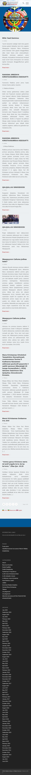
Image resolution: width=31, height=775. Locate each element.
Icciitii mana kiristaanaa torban (10, 573)
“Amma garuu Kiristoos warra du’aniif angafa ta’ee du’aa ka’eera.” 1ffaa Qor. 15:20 (14, 464)
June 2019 (5, 661)
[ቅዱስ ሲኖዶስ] (11, 219)
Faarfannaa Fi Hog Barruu (9, 571)
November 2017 (6, 679)
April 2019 (5, 665)
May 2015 (5, 737)
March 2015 (5, 741)
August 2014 (5, 757)
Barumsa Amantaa (7, 565)
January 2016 (6, 723)
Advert (4, 562)
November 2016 (6, 701)
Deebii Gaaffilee (6, 567)
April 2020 (5, 639)
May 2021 (5, 621)
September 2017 (6, 683)
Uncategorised (6, 591)
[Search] (22, 3)
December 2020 (6, 630)
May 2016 (5, 714)
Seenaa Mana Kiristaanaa (9, 587)
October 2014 (6, 752)
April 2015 (5, 739)
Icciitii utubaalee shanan (8, 576)
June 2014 (5, 761)
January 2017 (6, 699)
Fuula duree (5, 546)
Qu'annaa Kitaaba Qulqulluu (9, 585)
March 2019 (5, 668)
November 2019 (6, 650)
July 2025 (5, 610)
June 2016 (5, 712)
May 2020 (5, 636)
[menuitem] (22, 3)
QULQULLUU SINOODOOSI (13, 187)
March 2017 (5, 694)
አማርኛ (5, 510)
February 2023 (6, 619)
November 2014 (6, 750)
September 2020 (6, 632)
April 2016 (5, 716)
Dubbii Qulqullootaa (7, 569)
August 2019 (5, 656)
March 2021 (5, 625)
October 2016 (6, 703)
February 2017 (6, 696)
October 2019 (6, 652)
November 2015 (6, 728)
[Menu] (26, 3)
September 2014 (6, 754)
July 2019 (5, 659)
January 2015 (6, 745)
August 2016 (5, 708)
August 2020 (5, 634)
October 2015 (6, 730)
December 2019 (6, 648)
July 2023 (5, 616)
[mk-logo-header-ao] (12, 3)
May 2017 (5, 690)
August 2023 (5, 614)
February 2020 (6, 643)
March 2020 (5, 641)
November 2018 (6, 676)
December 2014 (6, 748)
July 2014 (5, 759)
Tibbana (5, 378)
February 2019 (6, 670)
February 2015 (6, 743)
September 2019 (6, 654)
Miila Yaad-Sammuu (10, 38)
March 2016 (5, 719)
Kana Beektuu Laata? (8, 580)
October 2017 (6, 681)
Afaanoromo (12, 510)
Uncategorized (6, 593)
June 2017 (5, 688)
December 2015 (6, 725)
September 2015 (6, 732)
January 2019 (6, 672)
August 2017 (5, 685)
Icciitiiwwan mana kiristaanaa (10, 578)
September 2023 (6, 612)
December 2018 (6, 674)
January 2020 (6, 645)
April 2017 (5, 692)
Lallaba (5, 41)
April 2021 (5, 623)
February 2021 (6, 628)
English (20, 510)
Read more (5, 67)
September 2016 (6, 705)
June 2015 (5, 734)
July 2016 (5, 710)
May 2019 (5, 663)
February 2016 (6, 721)
